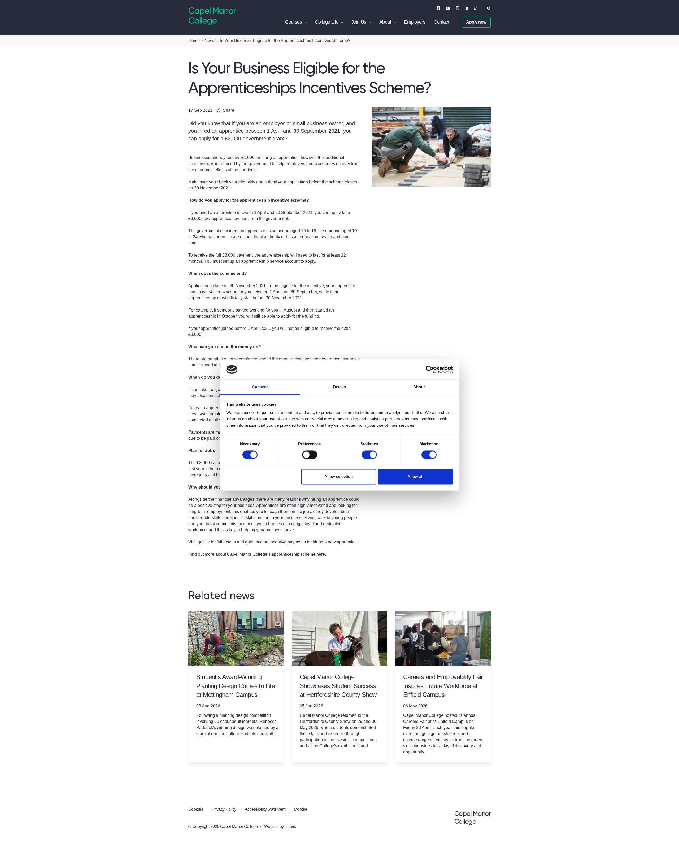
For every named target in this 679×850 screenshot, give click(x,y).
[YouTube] (448, 8)
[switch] (309, 454)
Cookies (195, 809)
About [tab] (419, 387)
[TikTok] (475, 8)
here (320, 554)
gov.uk (204, 542)
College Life (326, 22)
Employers (414, 22)
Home (194, 40)
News (209, 40)
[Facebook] (438, 8)
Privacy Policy (223, 809)
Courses (293, 22)
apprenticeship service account (270, 261)
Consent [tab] (260, 387)
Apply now (476, 22)
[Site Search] (489, 8)
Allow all (415, 476)
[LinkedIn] (466, 8)
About (385, 22)
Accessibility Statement (265, 809)
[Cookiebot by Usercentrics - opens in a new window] (430, 369)
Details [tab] (339, 387)
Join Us (358, 22)
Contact (441, 22)
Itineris (290, 826)
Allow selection (338, 476)
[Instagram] (457, 8)
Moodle (300, 809)
